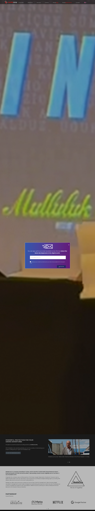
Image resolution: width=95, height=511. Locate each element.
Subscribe (62, 266)
